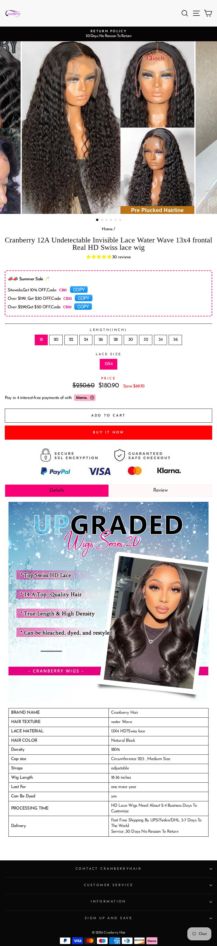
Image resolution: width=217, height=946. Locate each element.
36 (175, 340)
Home (107, 229)
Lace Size (108, 354)
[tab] (57, 490)
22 (71, 340)
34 (160, 340)
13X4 (108, 364)
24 (86, 340)
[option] (108, 33)
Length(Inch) (108, 330)
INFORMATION (108, 901)
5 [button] (116, 220)
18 (41, 340)
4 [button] (111, 220)
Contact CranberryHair (108, 869)
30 (130, 340)
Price (108, 378)
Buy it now (108, 432)
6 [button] (120, 220)
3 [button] (107, 220)
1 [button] (97, 220)
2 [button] (102, 220)
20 (56, 340)
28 (116, 340)
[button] (99, 257)
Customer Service (108, 885)
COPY (78, 289)
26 (101, 340)
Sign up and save (108, 918)
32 (145, 340)
